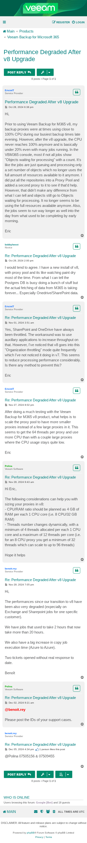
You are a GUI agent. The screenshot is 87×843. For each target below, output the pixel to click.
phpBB (31, 832)
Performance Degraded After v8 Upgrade (42, 55)
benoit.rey (11, 568)
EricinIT (9, 90)
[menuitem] (78, 22)
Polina (8, 466)
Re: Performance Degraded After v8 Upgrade (40, 256)
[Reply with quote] (76, 92)
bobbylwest (11, 244)
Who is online (16, 797)
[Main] (43, 8)
